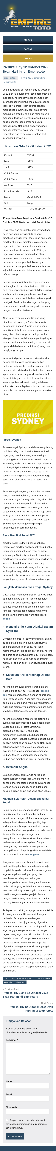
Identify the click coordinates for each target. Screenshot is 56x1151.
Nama (10, 1081)
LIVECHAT (28, 58)
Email (9, 1094)
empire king (39, 78)
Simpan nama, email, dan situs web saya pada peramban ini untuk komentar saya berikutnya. (26, 1124)
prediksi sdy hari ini (25, 978)
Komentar (12, 1040)
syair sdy (8, 982)
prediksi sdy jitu (44, 978)
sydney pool (19, 982)
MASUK (28, 40)
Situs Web (11, 1107)
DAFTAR (28, 49)
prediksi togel (10, 78)
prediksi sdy (9, 978)
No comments (9, 82)
